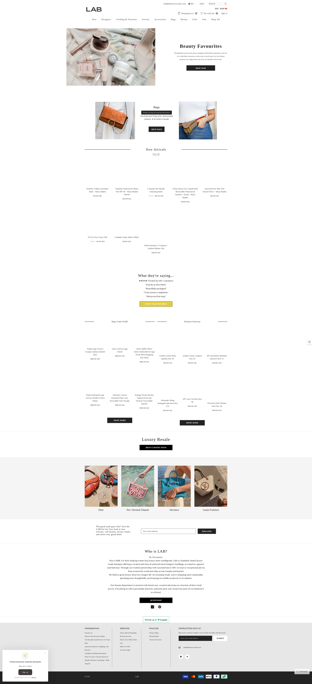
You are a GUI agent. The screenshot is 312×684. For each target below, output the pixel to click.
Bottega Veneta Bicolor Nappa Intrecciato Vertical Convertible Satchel (144, 399)
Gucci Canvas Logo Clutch (120, 350)
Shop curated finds (156, 447)
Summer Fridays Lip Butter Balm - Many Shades (97, 190)
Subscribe (207, 531)
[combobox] (216, 3)
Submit (220, 638)
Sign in (224, 13)
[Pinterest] (159, 607)
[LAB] (111, 57)
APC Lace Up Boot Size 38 (192, 400)
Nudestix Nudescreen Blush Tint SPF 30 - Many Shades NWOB (126, 192)
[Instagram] (152, 607)
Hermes (174, 510)
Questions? (156, 600)
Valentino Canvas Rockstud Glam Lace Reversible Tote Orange (119, 398)
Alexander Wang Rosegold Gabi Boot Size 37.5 (168, 403)
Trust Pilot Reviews (156, 304)
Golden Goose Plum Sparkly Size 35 (167, 357)
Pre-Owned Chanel (138, 510)
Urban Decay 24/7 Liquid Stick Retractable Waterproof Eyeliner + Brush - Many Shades (185, 193)
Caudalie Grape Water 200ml (127, 237)
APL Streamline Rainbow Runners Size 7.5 (217, 357)
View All (155, 154)
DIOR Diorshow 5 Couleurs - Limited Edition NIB (156, 247)
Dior (101, 510)
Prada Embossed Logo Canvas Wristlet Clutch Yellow (95, 398)
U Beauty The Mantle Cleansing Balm (156, 190)
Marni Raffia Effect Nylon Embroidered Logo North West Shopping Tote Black (144, 353)
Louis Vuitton (211, 510)
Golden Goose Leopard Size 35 (192, 357)
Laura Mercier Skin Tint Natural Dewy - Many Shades (214, 190)
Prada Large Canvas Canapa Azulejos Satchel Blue (95, 352)
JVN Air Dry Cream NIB (97, 237)
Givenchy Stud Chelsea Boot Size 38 (216, 404)
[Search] (217, 4)
